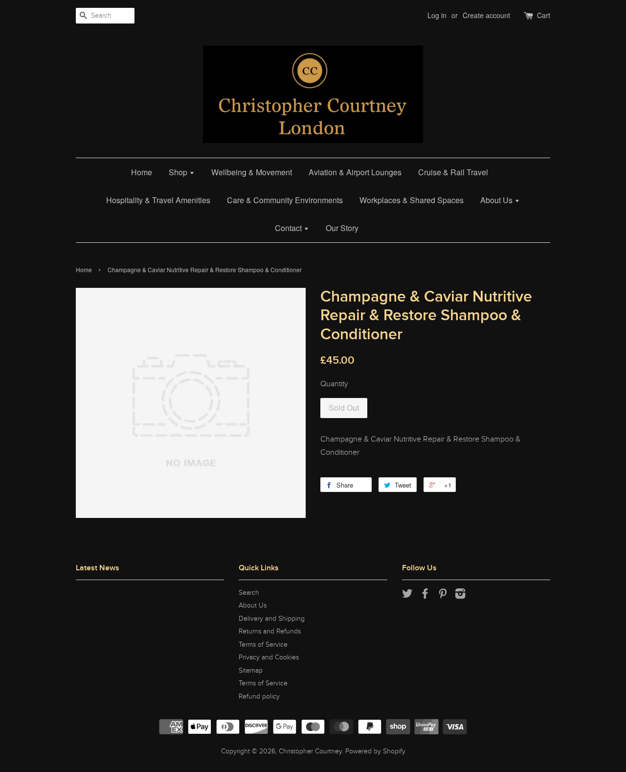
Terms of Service (263, 645)
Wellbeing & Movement (251, 172)
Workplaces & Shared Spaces (411, 200)
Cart (543, 15)
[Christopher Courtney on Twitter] (407, 596)
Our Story (342, 228)
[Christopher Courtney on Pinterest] (442, 596)
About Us (497, 200)
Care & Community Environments (285, 200)
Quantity (334, 384)
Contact (289, 228)
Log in (437, 15)
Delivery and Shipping (272, 619)
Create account (486, 15)
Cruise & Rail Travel (453, 172)
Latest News (97, 568)
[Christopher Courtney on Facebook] (425, 596)
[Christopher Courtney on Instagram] (460, 596)
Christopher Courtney (310, 751)
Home (141, 172)
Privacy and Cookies (269, 657)
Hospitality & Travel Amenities (158, 200)
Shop (179, 172)
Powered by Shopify (375, 751)
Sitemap (251, 671)
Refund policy (259, 697)
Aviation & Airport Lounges (355, 172)
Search (249, 593)
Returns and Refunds (270, 631)
